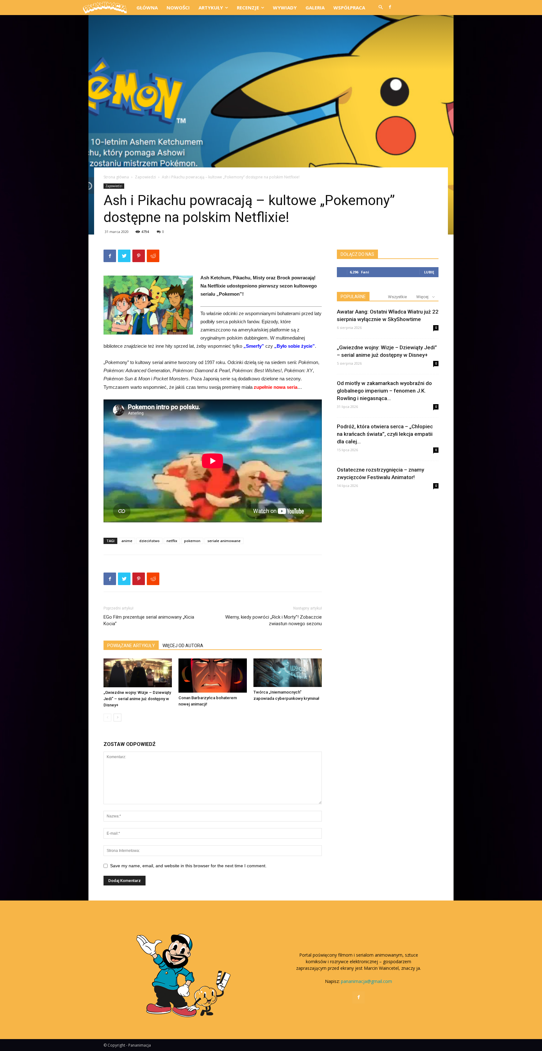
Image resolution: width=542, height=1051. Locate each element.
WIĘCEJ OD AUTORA (182, 645)
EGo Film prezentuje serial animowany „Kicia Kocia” (149, 620)
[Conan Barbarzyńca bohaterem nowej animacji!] (212, 675)
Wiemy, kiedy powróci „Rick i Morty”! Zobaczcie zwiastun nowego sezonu (273, 620)
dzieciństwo (149, 540)
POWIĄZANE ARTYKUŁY (131, 645)
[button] (380, 7)
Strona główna (116, 177)
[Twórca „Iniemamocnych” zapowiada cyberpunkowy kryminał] (287, 672)
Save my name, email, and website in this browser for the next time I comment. (188, 865)
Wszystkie (397, 296)
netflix (172, 540)
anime (126, 540)
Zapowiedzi (145, 177)
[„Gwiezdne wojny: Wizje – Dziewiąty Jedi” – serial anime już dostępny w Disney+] (138, 672)
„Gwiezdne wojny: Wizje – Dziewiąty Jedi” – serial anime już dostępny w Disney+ (137, 698)
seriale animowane (224, 540)
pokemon (192, 540)
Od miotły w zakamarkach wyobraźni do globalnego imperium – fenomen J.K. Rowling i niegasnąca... (384, 390)
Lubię (429, 272)
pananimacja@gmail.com (366, 981)
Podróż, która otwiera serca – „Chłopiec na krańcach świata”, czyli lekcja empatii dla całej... (385, 434)
